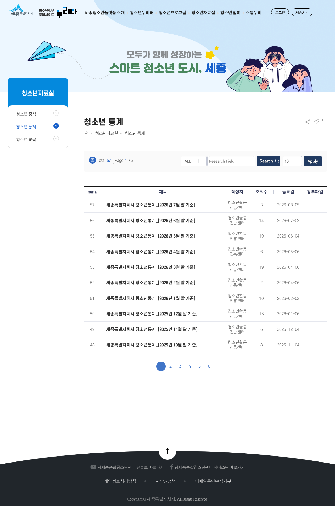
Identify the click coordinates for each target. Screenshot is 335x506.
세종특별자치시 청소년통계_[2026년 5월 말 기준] (150, 236)
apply (313, 161)
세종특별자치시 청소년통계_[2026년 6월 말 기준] (150, 220)
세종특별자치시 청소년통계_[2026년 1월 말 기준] (150, 298)
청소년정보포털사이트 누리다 (43, 11)
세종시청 (302, 12)
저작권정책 (165, 481)
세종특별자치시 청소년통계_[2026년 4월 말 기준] (150, 251)
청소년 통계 (135, 133)
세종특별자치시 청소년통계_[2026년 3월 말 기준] (150, 267)
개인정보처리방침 (120, 481)
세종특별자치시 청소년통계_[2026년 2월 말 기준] (150, 282)
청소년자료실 (106, 133)
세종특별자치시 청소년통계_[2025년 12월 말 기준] (152, 313)
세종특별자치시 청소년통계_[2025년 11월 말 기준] (152, 329)
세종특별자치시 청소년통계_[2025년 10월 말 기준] (152, 345)
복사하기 (316, 121)
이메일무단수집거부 (213, 481)
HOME (86, 133)
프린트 (324, 121)
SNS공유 (307, 121)
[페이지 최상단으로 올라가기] (167, 451)
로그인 (280, 12)
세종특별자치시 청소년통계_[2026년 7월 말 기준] (150, 204)
